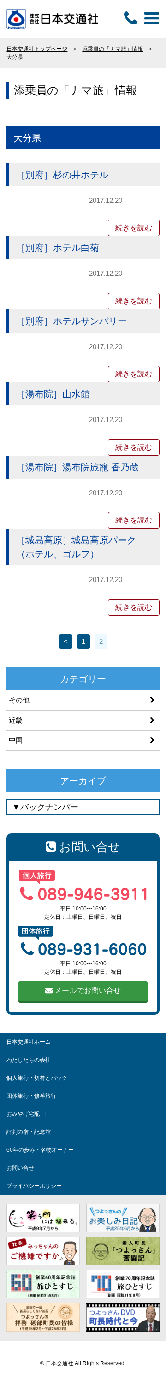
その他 (19, 700)
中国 (16, 740)
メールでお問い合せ (87, 990)
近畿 (16, 720)
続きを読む (133, 228)
